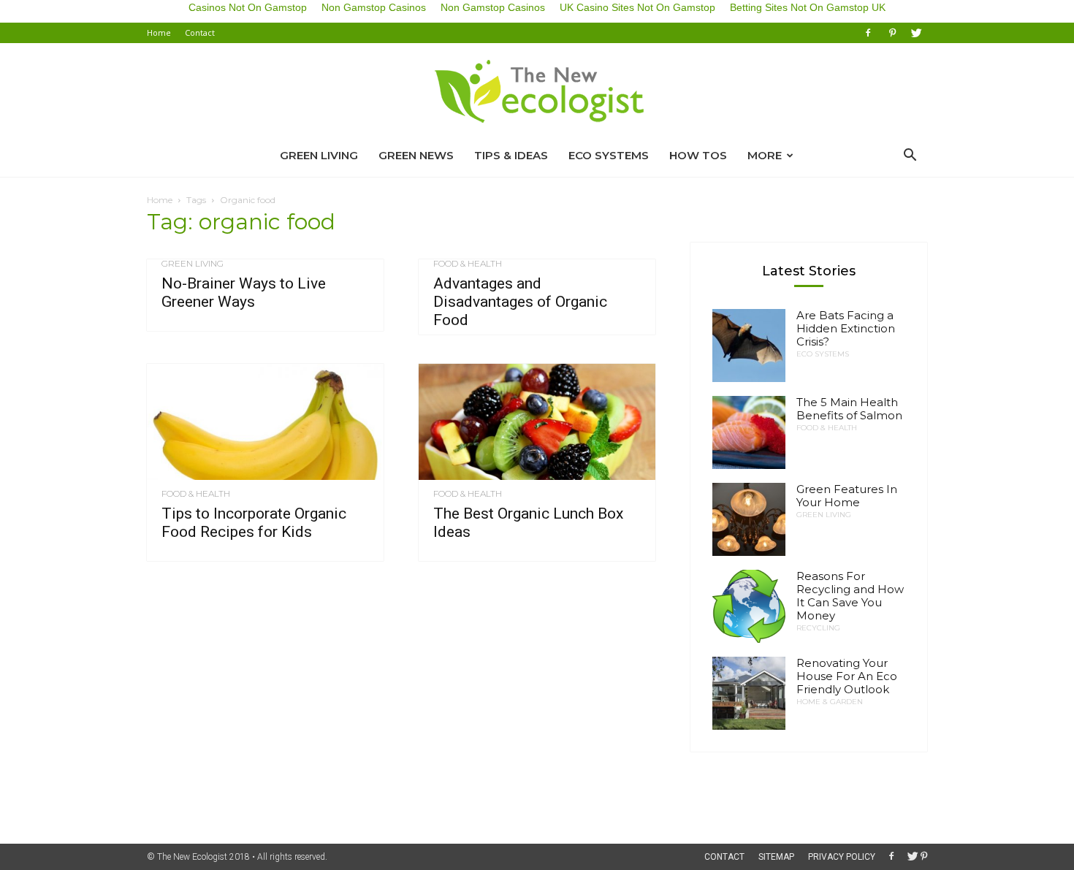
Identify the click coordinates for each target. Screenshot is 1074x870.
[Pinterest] (892, 33)
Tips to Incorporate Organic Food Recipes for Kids (253, 523)
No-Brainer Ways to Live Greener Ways (243, 292)
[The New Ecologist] (537, 91)
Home (159, 32)
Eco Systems (608, 155)
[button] (909, 155)
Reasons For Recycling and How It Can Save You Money (850, 595)
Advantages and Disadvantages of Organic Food (520, 302)
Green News (416, 155)
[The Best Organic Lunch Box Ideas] (537, 422)
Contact (200, 32)
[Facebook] (868, 33)
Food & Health (467, 263)
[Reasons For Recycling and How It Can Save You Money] (748, 606)
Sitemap (776, 857)
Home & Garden (829, 702)
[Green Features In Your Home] (748, 519)
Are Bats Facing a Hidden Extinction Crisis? (845, 328)
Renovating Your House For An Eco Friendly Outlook (846, 676)
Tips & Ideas (511, 155)
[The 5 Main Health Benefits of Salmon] (748, 432)
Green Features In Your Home (846, 495)
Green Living (319, 155)
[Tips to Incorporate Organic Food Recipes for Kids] (265, 422)
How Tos (698, 155)
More (764, 155)
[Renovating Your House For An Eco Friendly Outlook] (748, 693)
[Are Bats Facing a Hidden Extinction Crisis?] (748, 345)
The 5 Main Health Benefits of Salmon (849, 408)
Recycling (818, 628)
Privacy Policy (841, 857)
